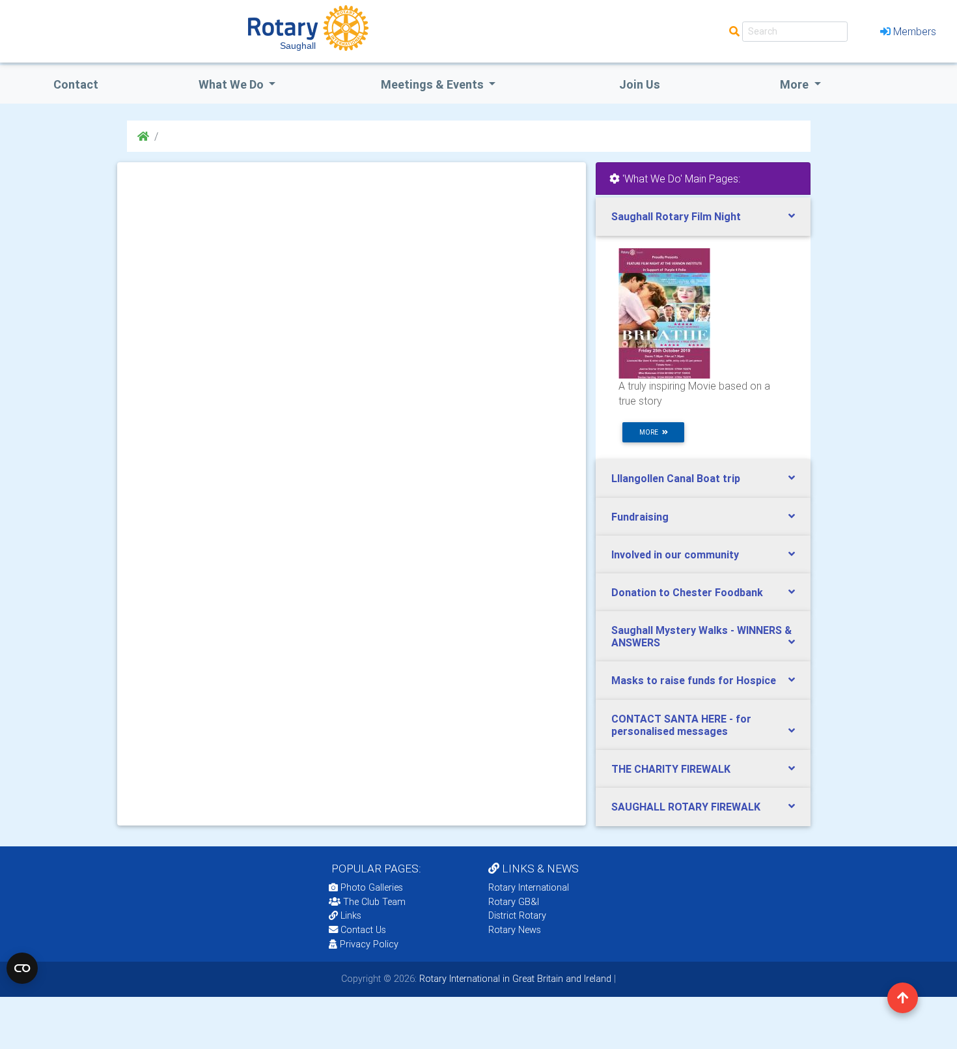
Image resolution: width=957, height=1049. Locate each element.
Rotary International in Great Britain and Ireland (514, 978)
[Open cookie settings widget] (22, 968)
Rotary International (528, 887)
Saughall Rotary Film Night (676, 216)
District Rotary (517, 915)
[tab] (703, 216)
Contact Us (362, 930)
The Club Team (374, 902)
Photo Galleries (370, 887)
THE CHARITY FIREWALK (670, 768)
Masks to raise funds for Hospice (693, 680)
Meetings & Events (433, 84)
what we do (232, 84)
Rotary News (514, 930)
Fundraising (640, 516)
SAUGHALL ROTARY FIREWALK (685, 806)
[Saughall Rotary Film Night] (664, 313)
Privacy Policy (369, 944)
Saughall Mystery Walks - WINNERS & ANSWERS (701, 636)
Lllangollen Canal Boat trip (675, 478)
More (795, 84)
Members (914, 31)
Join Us (639, 84)
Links (350, 915)
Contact (75, 84)
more (650, 432)
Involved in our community (675, 554)
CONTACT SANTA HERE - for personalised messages (681, 725)
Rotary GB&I (513, 902)
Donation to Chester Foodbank (687, 592)
